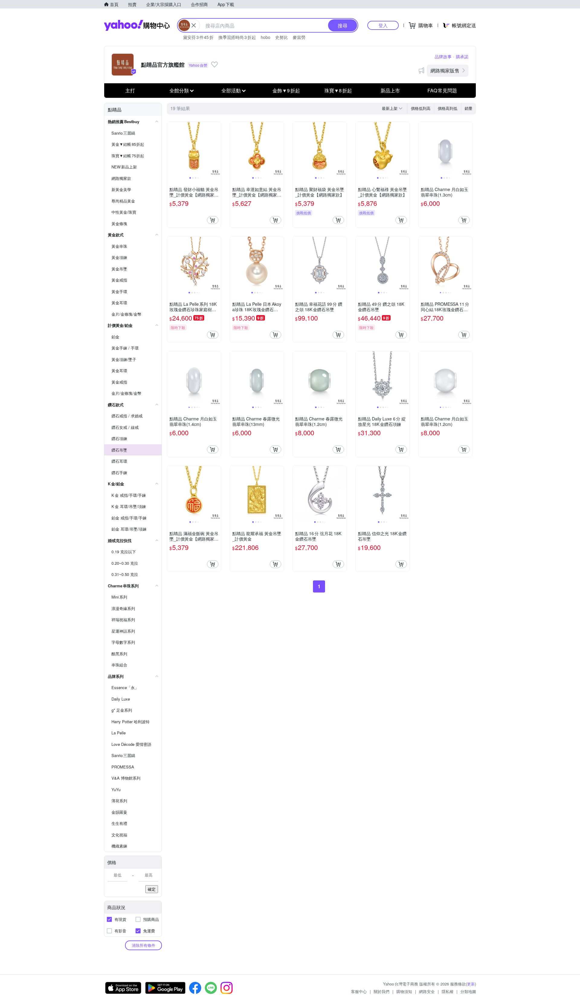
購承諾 (462, 56)
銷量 (468, 108)
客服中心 (359, 991)
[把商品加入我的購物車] (212, 220)
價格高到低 (447, 108)
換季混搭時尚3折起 (237, 37)
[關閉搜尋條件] (193, 25)
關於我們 (381, 991)
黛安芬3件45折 (198, 37)
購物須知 (404, 991)
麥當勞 (299, 37)
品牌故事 (443, 56)
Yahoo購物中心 (137, 25)
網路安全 (427, 991)
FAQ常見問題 (442, 90)
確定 (152, 889)
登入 (383, 25)
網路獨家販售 (444, 70)
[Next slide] (217, 148)
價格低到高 (420, 108)
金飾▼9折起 (286, 90)
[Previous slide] (171, 148)
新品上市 (390, 90)
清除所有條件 (143, 945)
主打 (130, 90)
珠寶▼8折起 (338, 90)
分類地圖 (468, 991)
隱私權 (447, 991)
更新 (471, 984)
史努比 (281, 37)
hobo (265, 37)
